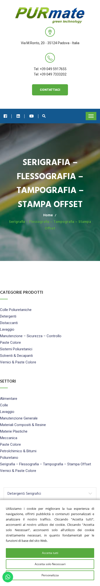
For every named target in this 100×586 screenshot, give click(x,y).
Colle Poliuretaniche (16, 310)
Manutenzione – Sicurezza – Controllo (30, 336)
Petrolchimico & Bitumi (18, 451)
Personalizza (50, 575)
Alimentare (8, 398)
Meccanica (8, 438)
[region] (50, 543)
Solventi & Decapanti (16, 355)
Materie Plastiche (13, 431)
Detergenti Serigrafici (24, 494)
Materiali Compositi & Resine (23, 425)
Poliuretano (9, 457)
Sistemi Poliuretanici (16, 349)
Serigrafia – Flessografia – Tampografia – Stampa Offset (45, 464)
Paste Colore (10, 342)
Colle (4, 405)
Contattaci (50, 90)
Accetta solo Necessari (50, 564)
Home (48, 215)
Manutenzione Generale (19, 418)
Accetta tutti (50, 553)
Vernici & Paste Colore (18, 362)
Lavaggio (7, 329)
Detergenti (8, 316)
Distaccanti (9, 323)
